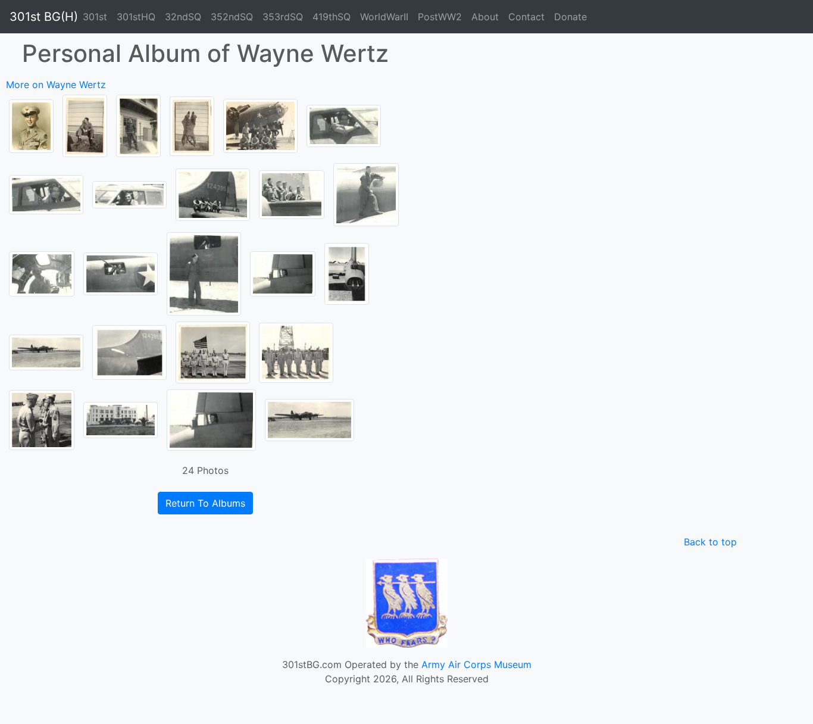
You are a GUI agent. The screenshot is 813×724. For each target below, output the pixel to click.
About (485, 17)
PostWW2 (440, 17)
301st (95, 17)
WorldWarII (384, 17)
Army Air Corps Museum (476, 664)
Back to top (710, 542)
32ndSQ (183, 17)
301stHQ (136, 17)
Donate (570, 17)
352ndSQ (232, 17)
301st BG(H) (44, 17)
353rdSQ (282, 17)
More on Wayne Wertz (56, 84)
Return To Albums (205, 503)
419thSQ (331, 17)
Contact (526, 17)
